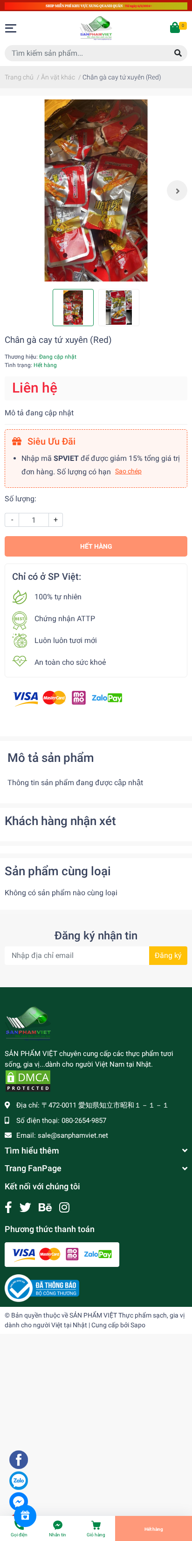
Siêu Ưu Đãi (50, 441)
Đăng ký (168, 955)
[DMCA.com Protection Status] (28, 1080)
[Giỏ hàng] (175, 28)
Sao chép (128, 471)
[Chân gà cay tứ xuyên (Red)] (96, 190)
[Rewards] (25, 1516)
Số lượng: (20, 498)
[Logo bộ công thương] (42, 1288)
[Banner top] (96, 5)
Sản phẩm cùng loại (58, 871)
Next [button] (177, 190)
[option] (96, 190)
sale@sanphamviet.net (73, 1135)
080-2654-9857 (84, 1120)
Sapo (137, 1325)
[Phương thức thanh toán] (67, 698)
